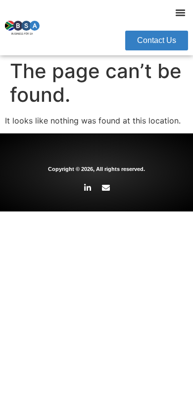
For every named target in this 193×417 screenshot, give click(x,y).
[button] (181, 13)
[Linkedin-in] (88, 188)
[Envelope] (106, 188)
